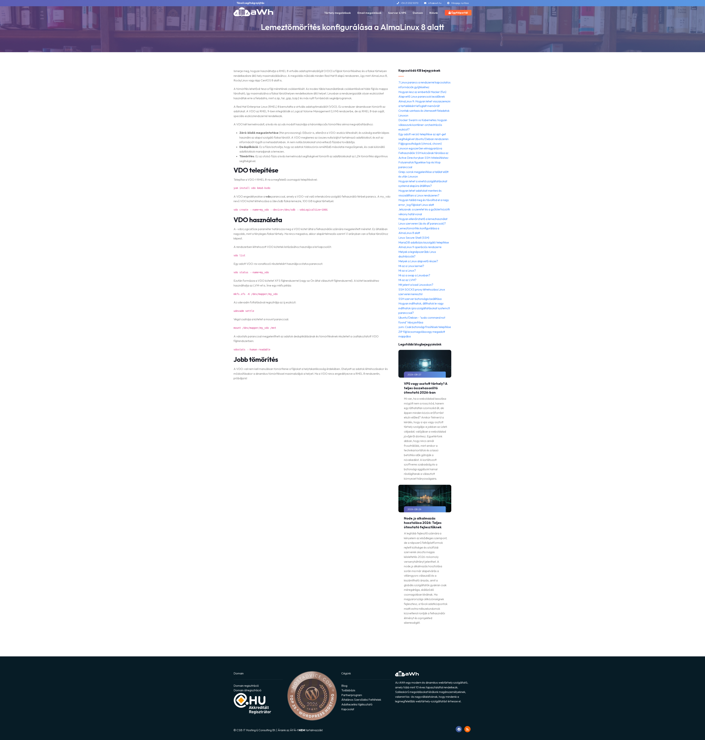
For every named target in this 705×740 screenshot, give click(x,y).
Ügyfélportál (459, 12)
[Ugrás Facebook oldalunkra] (459, 729)
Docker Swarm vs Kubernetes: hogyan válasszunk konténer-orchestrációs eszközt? (422, 124)
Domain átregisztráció (247, 690)
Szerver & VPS (397, 13)
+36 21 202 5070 (409, 2)
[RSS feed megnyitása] (467, 729)
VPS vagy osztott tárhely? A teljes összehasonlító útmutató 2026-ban (425, 388)
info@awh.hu (435, 2)
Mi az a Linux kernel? (411, 266)
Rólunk (433, 13)
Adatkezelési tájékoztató (357, 704)
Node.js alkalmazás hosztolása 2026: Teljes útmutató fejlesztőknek (423, 522)
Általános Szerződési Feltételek (361, 699)
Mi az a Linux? (407, 270)
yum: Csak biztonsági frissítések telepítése (424, 327)
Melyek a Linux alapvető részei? (418, 261)
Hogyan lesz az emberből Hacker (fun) (422, 92)
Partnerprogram (351, 695)
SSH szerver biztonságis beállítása (420, 299)
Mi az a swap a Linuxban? (414, 275)
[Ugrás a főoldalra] (253, 11)
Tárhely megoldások (337, 13)
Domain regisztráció (246, 685)
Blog (344, 685)
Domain (418, 13)
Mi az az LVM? (407, 280)
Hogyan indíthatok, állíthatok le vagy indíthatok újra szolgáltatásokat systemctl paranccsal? (424, 308)
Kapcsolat (347, 709)
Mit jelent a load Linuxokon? (415, 284)
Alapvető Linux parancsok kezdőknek (421, 96)
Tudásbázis (348, 690)
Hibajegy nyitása (460, 2)
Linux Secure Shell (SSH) (413, 237)
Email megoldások (369, 13)
